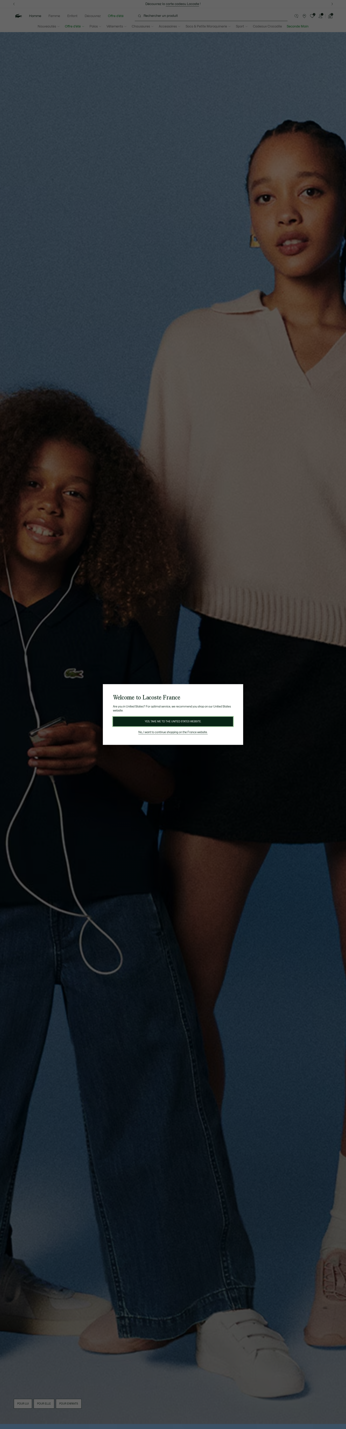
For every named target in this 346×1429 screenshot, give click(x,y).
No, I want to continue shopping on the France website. (173, 732)
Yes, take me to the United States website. (173, 721)
